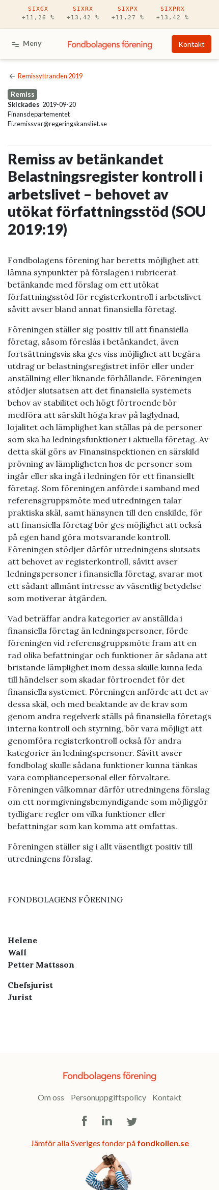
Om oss (51, 1097)
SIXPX (128, 13)
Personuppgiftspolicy (108, 1097)
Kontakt (191, 44)
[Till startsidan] (110, 44)
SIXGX (38, 13)
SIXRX (83, 13)
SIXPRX (172, 13)
